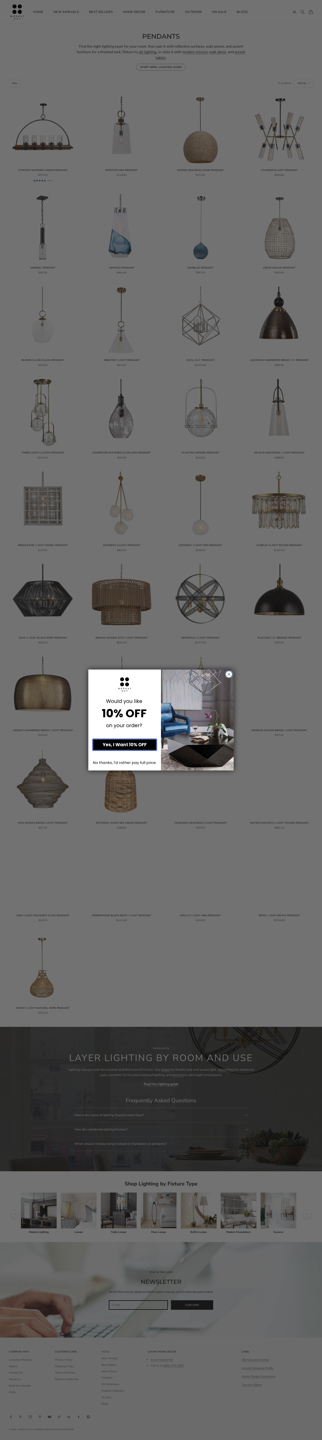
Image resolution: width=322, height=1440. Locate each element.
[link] (124, 684)
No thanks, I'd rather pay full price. (125, 762)
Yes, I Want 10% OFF (125, 745)
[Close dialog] (229, 674)
